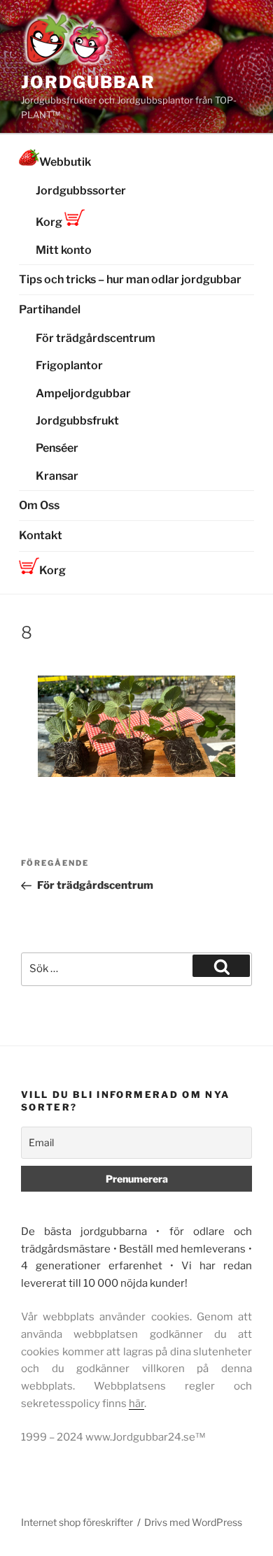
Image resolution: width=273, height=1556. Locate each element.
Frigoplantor (69, 365)
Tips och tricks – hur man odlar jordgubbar (130, 279)
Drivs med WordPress (193, 1522)
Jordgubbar (88, 82)
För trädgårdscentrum (95, 338)
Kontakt (40, 535)
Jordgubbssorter (81, 190)
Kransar (57, 476)
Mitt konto (64, 250)
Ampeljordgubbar (83, 393)
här (136, 1403)
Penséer (57, 448)
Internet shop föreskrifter (77, 1522)
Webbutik (65, 162)
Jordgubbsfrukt (77, 420)
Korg (50, 222)
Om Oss (39, 505)
